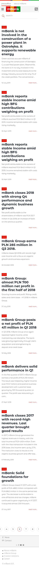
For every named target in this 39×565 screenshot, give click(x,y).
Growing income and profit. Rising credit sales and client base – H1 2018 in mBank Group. (19, 297)
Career (7, 559)
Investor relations (11, 556)
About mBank (20, 4)
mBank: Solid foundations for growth (15, 477)
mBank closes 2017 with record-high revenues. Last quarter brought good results (18, 423)
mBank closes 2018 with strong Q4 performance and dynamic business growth (18, 200)
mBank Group (10, 553)
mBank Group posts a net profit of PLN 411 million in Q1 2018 (19, 323)
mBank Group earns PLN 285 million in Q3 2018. (19, 245)
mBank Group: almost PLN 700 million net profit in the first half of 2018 (18, 284)
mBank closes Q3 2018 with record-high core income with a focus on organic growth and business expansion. (19, 256)
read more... (33, 83)
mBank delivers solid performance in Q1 (19, 368)
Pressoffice (6, 4)
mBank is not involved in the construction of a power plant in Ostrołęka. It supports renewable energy (19, 42)
